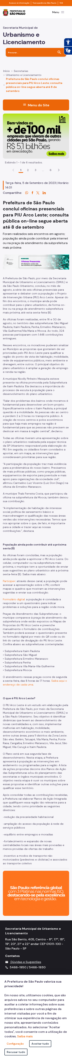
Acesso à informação (19, 3)
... (43, 170)
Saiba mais (25, 1036)
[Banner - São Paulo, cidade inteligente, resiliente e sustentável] (36, 893)
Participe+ (9, 581)
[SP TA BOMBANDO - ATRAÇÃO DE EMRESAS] (36, 136)
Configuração (15, 1043)
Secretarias (21, 71)
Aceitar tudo (40, 1043)
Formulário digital (14, 599)
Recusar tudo (16, 1052)
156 (61, 3)
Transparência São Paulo (44, 3)
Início (6, 71)
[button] (58, 170)
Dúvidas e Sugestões (26, 962)
